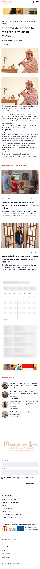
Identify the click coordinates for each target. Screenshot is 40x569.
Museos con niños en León (11, 41)
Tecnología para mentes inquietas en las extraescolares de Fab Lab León (24, 384)
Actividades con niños (9, 517)
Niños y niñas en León (8, 499)
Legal (3, 543)
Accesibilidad (5, 554)
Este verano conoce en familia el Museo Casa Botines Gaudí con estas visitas (24, 394)
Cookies (3, 550)
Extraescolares (6, 508)
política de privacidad (25, 478)
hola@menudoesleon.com (10, 563)
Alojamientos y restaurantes (11, 514)
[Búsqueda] (33, 2)
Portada (4, 21)
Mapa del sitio (5, 557)
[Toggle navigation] (37, 2)
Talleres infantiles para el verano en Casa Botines (23, 413)
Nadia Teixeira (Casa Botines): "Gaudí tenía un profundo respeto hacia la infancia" (24, 404)
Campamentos (6, 511)
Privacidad (4, 547)
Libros (3, 505)
